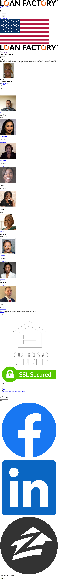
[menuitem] (4, 13)
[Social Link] (29, 458)
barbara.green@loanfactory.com (5, 83)
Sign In (1, 18)
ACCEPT (5, 312)
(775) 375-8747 (3, 84)
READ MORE (2, 312)
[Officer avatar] (8, 158)
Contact (3, 387)
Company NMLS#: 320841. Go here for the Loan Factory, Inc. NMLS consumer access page (13, 391)
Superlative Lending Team (3, 52)
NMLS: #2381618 (4, 389)
